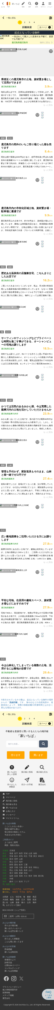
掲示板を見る (11, 804)
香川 (11, 873)
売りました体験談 (12, 938)
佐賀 (16, 876)
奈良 (30, 867)
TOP (8, 793)
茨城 (11, 856)
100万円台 (16, 889)
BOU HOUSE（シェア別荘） (15, 910)
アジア (26, 881)
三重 (26, 864)
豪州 (11, 881)
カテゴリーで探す (13, 905)
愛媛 (21, 873)
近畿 (4, 867)
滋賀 (11, 867)
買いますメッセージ (13, 928)
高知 (26, 873)
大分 (26, 876)
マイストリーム (12, 818)
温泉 (10, 267)
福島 (35, 853)
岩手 (16, 853)
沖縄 (4, 878)
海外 (4, 881)
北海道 (5, 850)
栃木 (16, 856)
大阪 (21, 867)
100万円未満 (28, 889)
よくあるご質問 (11, 842)
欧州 (21, 881)
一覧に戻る (11, 18)
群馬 (21, 856)
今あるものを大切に (13, 834)
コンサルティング (12, 968)
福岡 (11, 876)
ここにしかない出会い (14, 826)
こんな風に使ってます (14, 941)
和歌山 (36, 867)
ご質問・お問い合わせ (17, 916)
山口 (30, 870)
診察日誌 (8, 962)
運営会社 (6, 998)
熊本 (30, 876)
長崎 (21, 876)
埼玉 (26, 856)
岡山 (11, 870)
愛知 (16, 864)
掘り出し (6, 892)
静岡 (11, 864)
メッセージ (10, 814)
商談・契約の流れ (12, 845)
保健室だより (10, 959)
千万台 (22, 892)
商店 (3, 267)
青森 (11, 853)
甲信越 (5, 859)
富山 (11, 861)
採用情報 (6, 992)
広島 (16, 870)
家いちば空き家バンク (14, 931)
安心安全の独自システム (15, 832)
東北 (4, 853)
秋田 (21, 853)
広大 (10, 138)
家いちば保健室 (9, 957)
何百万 (15, 892)
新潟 (11, 859)
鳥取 (21, 870)
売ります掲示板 (11, 925)
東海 (4, 864)
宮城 (26, 853)
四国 (4, 873)
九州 (4, 876)
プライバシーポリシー (12, 987)
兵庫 (26, 867)
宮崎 (35, 876)
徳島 (16, 873)
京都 (16, 867)
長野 (16, 859)
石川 (16, 861)
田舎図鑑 (8, 949)
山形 (30, 853)
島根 (26, 870)
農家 (3, 138)
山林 (10, 400)
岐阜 (21, 864)
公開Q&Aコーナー (12, 965)
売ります (15, 755)
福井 (21, 861)
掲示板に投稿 (11, 800)
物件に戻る (45, 42)
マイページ (10, 797)
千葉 (30, 856)
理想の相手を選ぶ (12, 829)
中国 (4, 870)
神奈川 (41, 856)
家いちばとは (11, 807)
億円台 (29, 892)
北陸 (4, 861)
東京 (35, 856)
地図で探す (10, 884)
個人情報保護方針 (10, 989)
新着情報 (6, 889)
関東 (4, 856)
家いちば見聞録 (11, 971)
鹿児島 (41, 876)
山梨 (21, 859)
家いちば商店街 (11, 952)
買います (38, 755)
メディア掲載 (8, 995)
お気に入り (10, 811)
